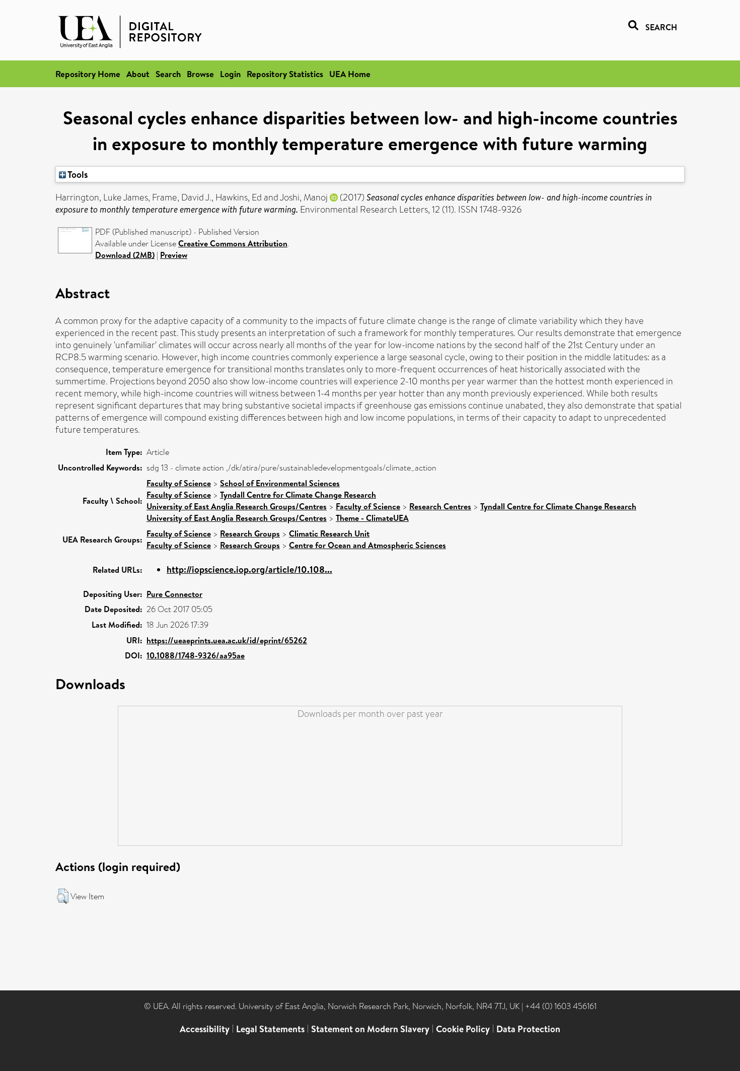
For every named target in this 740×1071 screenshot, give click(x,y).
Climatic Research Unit (329, 533)
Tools (77, 174)
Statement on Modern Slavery (370, 1029)
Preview (173, 254)
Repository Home (87, 74)
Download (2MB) (125, 254)
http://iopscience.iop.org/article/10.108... (249, 569)
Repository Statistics (285, 74)
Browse (200, 74)
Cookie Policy (463, 1029)
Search (168, 74)
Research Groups (250, 533)
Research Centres (440, 506)
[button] (62, 896)
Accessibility (205, 1029)
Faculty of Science (178, 483)
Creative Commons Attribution (232, 243)
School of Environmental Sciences (280, 483)
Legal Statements (270, 1029)
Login (230, 74)
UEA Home (350, 74)
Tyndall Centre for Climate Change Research (298, 494)
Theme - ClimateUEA (372, 517)
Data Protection (528, 1029)
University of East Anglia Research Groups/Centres (236, 506)
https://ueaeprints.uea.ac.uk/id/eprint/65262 (226, 640)
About (138, 74)
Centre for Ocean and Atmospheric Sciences (367, 545)
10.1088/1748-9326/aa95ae (195, 655)
